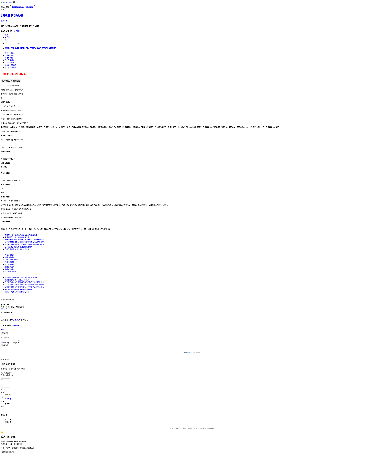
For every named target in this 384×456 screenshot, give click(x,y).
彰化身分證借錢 (10, 67)
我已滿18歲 (5, 452)
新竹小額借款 (9, 53)
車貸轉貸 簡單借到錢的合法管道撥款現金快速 (21, 235)
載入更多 (4, 333)
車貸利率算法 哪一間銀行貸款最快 (17, 237)
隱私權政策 (203, 428)
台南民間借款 (9, 58)
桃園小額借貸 (9, 257)
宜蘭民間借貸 (9, 55)
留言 (18, 320)
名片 (6, 40)
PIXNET (177, 428)
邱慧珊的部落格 (12, 15)
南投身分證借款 (10, 272)
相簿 (6, 35)
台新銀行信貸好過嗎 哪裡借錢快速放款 (18, 247)
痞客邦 (14, 320)
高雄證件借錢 (9, 269)
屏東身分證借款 (10, 65)
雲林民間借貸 (9, 262)
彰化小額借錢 (9, 255)
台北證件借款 (9, 62)
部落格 (7, 37)
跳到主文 (4, 21)
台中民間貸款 (9, 60)
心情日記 (17, 31)
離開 (11, 452)
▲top (2, 329)
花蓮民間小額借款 (11, 260)
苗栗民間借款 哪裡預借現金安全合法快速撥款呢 (30, 48)
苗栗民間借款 (9, 264)
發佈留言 (4, 345)
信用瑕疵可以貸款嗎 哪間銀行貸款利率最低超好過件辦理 (25, 242)
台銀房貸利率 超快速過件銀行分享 (17, 249)
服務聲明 (211, 428)
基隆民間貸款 (9, 267)
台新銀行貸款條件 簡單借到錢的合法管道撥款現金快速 (24, 240)
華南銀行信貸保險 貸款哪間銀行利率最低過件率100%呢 (24, 244)
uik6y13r (3, 309)
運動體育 (16, 325)
